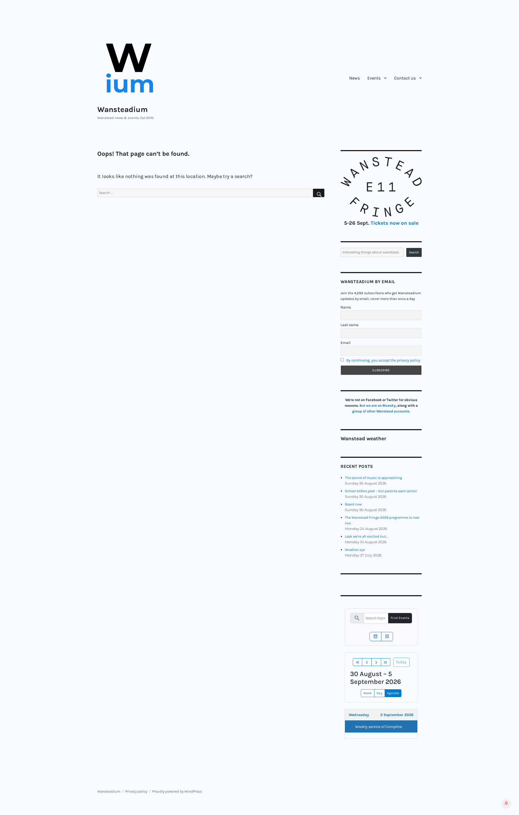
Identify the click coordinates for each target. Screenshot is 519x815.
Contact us (405, 78)
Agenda (393, 693)
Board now (353, 504)
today (401, 662)
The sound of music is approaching (373, 478)
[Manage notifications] (506, 803)
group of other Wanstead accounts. (381, 411)
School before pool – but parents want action (381, 491)
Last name (349, 325)
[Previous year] (357, 662)
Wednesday (359, 715)
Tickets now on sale (394, 223)
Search (414, 252)
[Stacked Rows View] (387, 636)
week (367, 693)
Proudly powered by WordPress (177, 791)
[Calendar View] (375, 636)
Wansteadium (122, 109)
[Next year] (386, 662)
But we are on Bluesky (378, 405)
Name (346, 307)
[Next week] (376, 662)
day (380, 693)
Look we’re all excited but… (366, 536)
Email (346, 342)
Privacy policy (136, 791)
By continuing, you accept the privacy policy (383, 360)
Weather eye (355, 550)
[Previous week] (367, 662)
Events (374, 78)
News (354, 78)
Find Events (400, 618)
